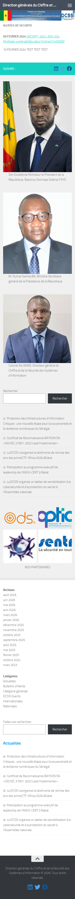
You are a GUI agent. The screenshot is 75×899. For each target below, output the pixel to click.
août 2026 (9, 595)
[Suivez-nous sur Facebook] (69, 68)
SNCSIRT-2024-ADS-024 (43, 36)
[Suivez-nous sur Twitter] (62, 68)
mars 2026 (10, 615)
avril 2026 (9, 610)
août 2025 (9, 645)
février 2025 (11, 655)
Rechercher (10, 391)
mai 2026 (9, 605)
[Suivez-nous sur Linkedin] (56, 68)
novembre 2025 (13, 630)
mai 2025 (9, 650)
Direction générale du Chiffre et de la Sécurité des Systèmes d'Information (30, 5)
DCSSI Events (12, 696)
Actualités (9, 681)
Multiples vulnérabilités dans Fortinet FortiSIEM (34, 41)
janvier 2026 (11, 620)
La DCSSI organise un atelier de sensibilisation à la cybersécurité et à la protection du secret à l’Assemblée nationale (37, 487)
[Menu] (70, 5)
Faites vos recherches (17, 722)
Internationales (13, 701)
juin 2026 (9, 600)
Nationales (10, 706)
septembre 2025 (14, 640)
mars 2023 (10, 665)
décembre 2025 (13, 625)
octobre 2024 (11, 660)
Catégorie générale (15, 691)
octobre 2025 (11, 635)
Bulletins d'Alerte (14, 686)
